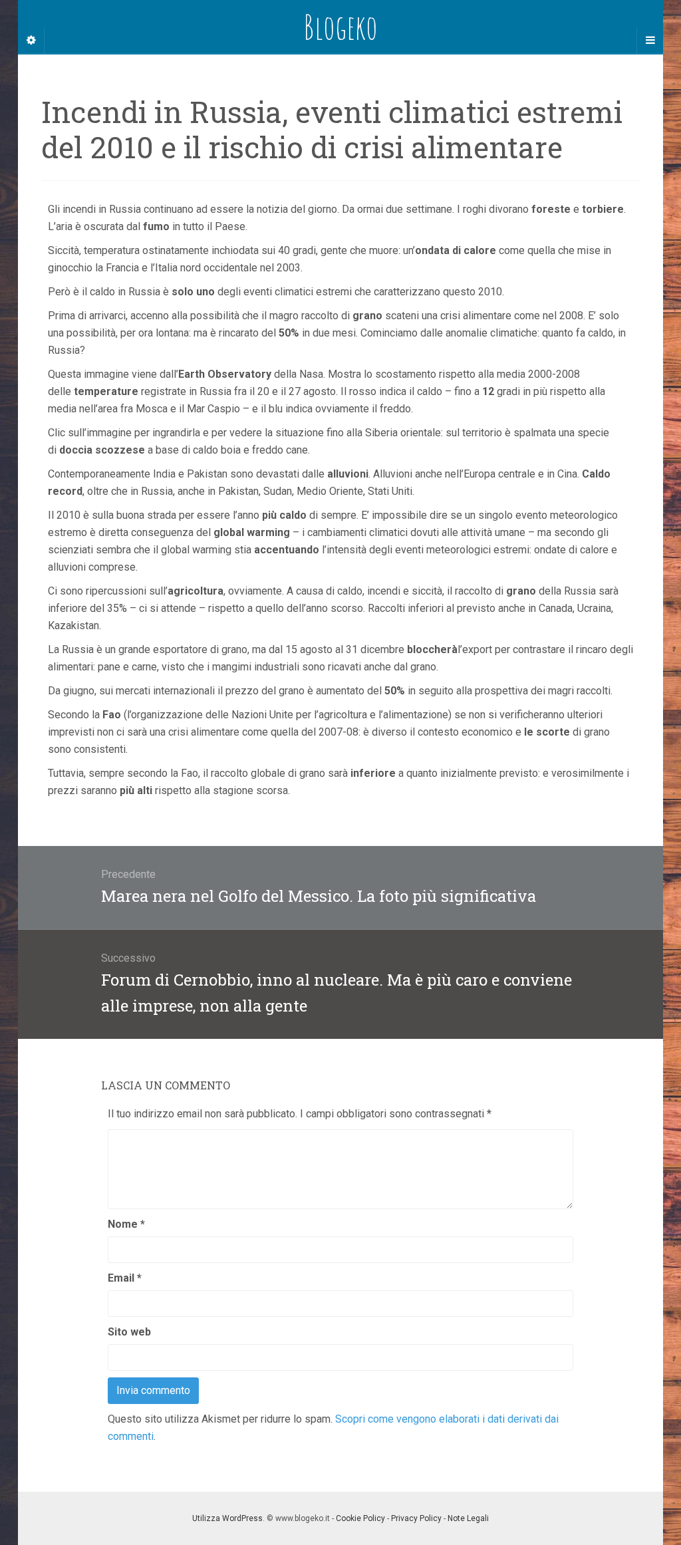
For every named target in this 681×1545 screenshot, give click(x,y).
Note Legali (468, 1518)
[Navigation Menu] (649, 40)
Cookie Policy (360, 1518)
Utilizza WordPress (227, 1518)
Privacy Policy (416, 1518)
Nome (126, 1224)
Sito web (129, 1332)
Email (125, 1278)
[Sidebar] (31, 40)
